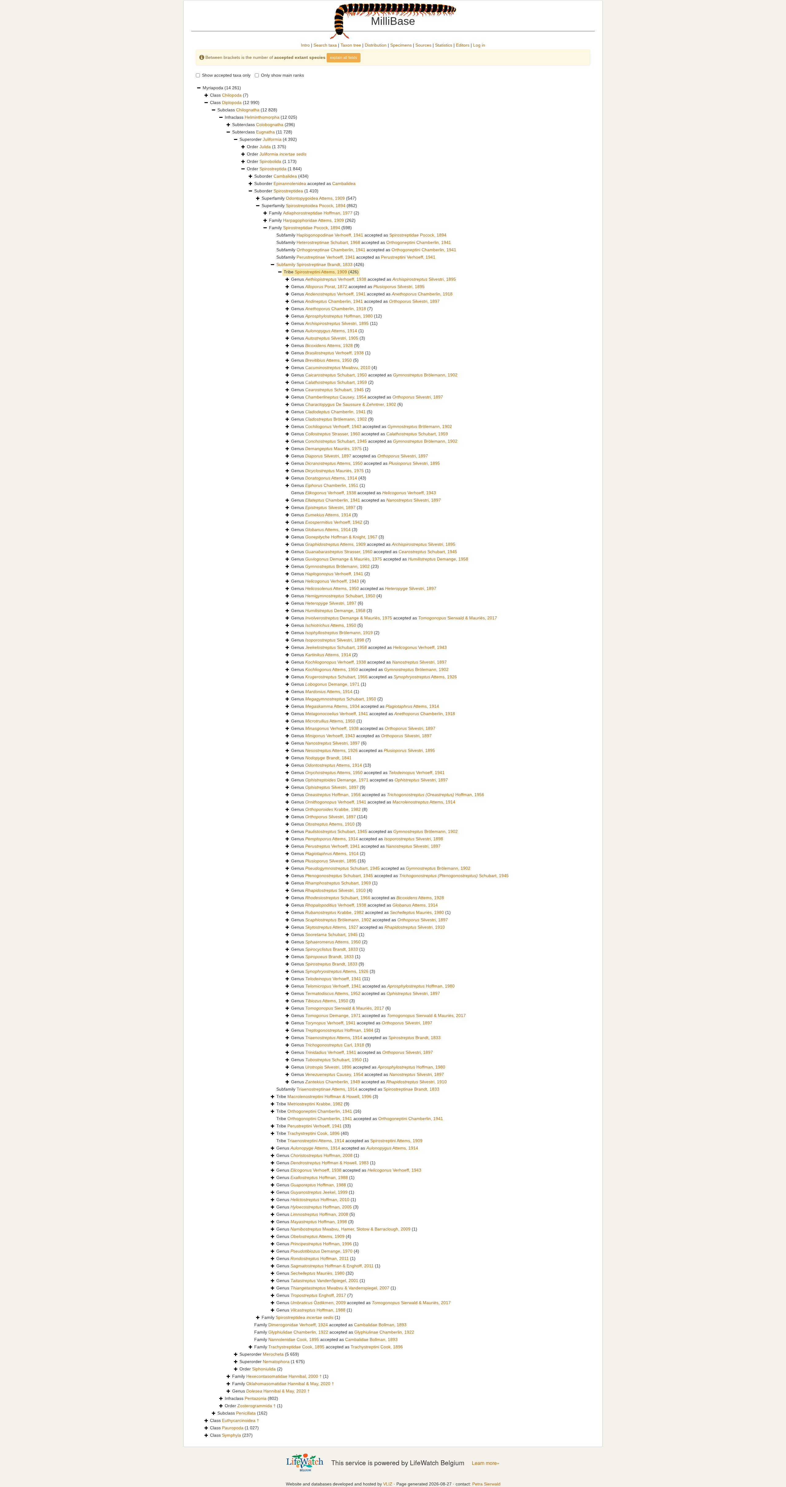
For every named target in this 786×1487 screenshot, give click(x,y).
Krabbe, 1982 (333, 809)
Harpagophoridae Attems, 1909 (313, 220)
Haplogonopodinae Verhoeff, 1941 (330, 235)
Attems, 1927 (331, 927)
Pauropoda (232, 1427)
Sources (423, 45)
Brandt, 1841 (328, 757)
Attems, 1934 (332, 706)
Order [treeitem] (266, 146)
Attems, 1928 (329, 345)
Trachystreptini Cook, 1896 (313, 1133)
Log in (479, 45)
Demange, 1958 (438, 559)
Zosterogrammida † (256, 1405)
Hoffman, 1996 (321, 1243)
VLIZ (387, 1483)
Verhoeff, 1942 (333, 522)
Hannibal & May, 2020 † (278, 1391)
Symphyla (231, 1435)
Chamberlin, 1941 (334, 301)
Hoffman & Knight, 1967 (341, 536)
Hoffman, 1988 (319, 1177)
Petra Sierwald (486, 1483)
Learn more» (486, 1462)
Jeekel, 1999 (319, 1192)
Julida (265, 146)
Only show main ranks (282, 75)
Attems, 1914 (331, 330)
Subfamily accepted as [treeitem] (361, 235)
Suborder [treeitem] (281, 176)
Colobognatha (269, 124)
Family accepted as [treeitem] (330, 1324)
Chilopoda (232, 95)
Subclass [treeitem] (247, 109)
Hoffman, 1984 (339, 1030)
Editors (462, 45)
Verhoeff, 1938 (335, 279)
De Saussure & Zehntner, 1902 (350, 404)
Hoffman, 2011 (319, 1258)
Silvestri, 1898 (334, 640)
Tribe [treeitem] (321, 271)
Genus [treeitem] (332, 308)
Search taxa (325, 45)
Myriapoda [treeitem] (222, 87)
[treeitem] (320, 264)
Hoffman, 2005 (321, 1206)
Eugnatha (265, 131)
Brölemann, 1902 (425, 374)
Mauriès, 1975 (333, 448)
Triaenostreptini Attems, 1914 (315, 1140)
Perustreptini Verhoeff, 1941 (408, 257)
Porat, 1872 (326, 286)
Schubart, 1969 (338, 882)
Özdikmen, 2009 (318, 1302)
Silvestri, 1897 (414, 301)
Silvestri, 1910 (335, 890)
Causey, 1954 (335, 397)
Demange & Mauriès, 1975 (343, 559)
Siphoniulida (264, 1368)
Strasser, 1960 (332, 433)
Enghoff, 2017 (318, 1295)
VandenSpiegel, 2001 (324, 1280)
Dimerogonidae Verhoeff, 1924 (298, 1324)
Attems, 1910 (330, 824)
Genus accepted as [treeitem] (373, 279)
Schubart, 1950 (336, 374)
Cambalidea (285, 176)
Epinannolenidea (290, 183)
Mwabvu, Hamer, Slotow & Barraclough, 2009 (350, 1229)
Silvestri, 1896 (328, 1067)
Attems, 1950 (328, 360)
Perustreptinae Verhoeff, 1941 (326, 257)
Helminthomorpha (262, 117)
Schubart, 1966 (336, 676)
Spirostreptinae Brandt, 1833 (324, 264)
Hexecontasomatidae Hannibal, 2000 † (284, 1376)
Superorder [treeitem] (268, 139)
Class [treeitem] (229, 95)
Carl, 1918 (334, 1044)
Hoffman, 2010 (319, 1199)
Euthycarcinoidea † (240, 1420)
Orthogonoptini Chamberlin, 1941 (319, 1118)
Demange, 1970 (321, 1251)
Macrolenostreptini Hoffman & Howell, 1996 (329, 1096)
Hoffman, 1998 (318, 1221)
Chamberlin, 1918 (422, 293)
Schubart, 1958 (336, 647)
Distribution (376, 45)
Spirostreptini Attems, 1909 (321, 271)
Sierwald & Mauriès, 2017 (457, 617)
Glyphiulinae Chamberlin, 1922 (384, 1332)
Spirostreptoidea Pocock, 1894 (315, 205)
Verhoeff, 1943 (333, 426)
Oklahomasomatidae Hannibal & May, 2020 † (290, 1383)
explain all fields (343, 58)
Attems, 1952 (332, 993)
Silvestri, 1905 (331, 338)
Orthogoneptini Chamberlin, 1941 (418, 242)
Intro (305, 45)
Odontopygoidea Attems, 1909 (315, 198)
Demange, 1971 (332, 684)
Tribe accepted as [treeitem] (359, 1118)
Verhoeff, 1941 (335, 293)
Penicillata (246, 1413)
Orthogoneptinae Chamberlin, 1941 (331, 249)
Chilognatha (247, 109)
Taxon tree (350, 45)
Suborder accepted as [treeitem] (305, 183)
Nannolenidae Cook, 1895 (293, 1339)
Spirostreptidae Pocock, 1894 (311, 227)
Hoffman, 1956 (333, 794)
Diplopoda (232, 102)
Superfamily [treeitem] (309, 198)
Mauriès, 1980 (417, 912)
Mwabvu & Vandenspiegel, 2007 (339, 1287)
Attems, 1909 (335, 544)
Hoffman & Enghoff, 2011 (332, 1265)
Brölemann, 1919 (339, 632)
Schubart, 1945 (334, 389)
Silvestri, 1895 (424, 279)
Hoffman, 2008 (321, 1155)
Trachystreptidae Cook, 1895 (296, 1346)
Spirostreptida (272, 168)
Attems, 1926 (425, 676)
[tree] (393, 761)
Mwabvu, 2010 (337, 367)
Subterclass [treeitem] (263, 124)
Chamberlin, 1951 (331, 485)
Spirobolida (270, 161)
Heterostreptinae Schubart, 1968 (328, 242)
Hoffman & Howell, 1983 (329, 1162)
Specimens (401, 45)
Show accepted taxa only (226, 75)
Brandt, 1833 (331, 949)
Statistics (443, 45)
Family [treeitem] (314, 212)
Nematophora (276, 1361)
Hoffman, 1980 (339, 316)
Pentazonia (256, 1398)
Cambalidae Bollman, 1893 (380, 1324)
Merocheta (273, 1354)
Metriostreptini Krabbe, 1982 (315, 1103)
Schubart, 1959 (336, 382)
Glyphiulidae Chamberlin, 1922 (298, 1332)
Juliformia (272, 139)
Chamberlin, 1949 (332, 1081)
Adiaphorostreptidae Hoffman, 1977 (317, 212)
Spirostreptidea (288, 190)
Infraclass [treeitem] (261, 117)
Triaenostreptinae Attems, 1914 (327, 1089)
